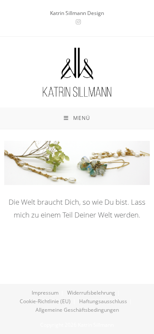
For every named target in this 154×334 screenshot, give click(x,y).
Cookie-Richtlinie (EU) (45, 301)
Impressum (45, 292)
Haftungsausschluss (103, 301)
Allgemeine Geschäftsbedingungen (77, 309)
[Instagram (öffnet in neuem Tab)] (77, 22)
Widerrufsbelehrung (91, 292)
